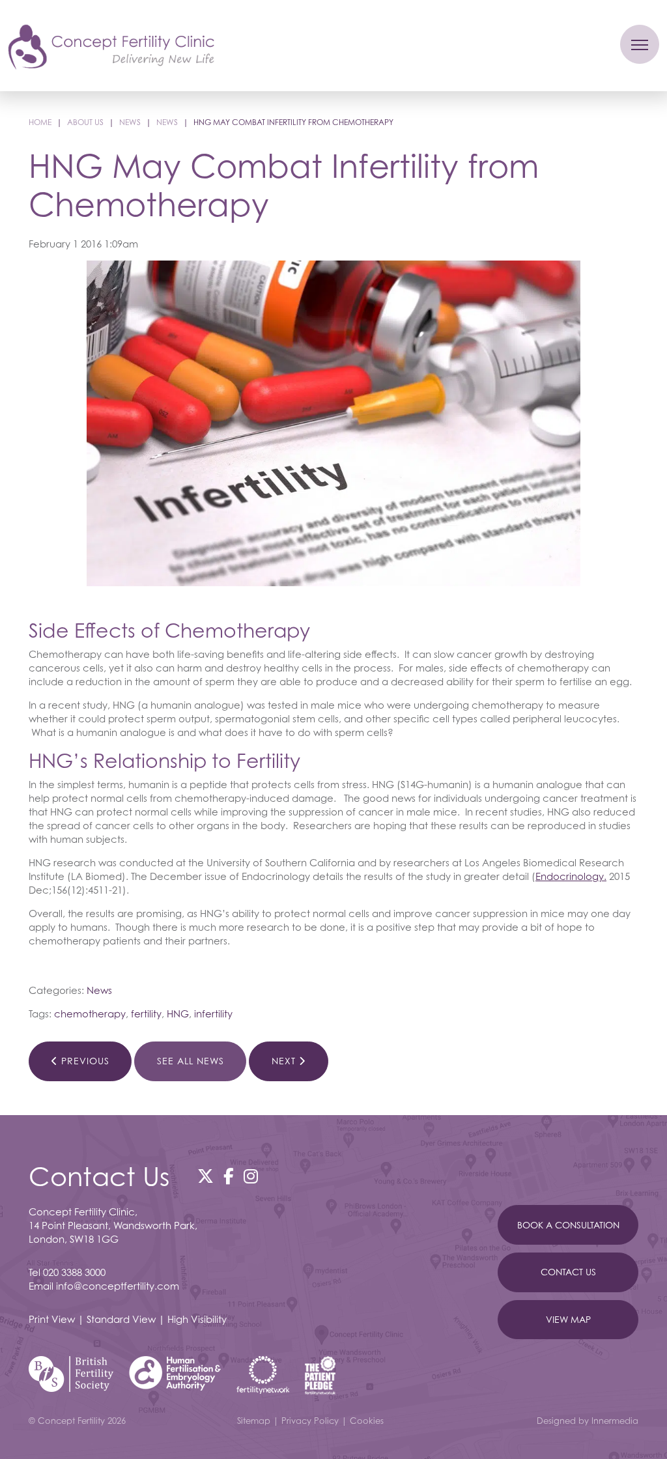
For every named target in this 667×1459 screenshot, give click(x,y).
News (99, 990)
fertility (146, 1013)
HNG (178, 1013)
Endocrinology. (570, 876)
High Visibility (197, 1319)
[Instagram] (251, 1175)
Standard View (121, 1319)
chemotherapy (90, 1013)
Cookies (367, 1420)
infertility (213, 1013)
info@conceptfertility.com (117, 1286)
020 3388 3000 (74, 1272)
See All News (190, 1060)
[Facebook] (228, 1175)
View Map (568, 1319)
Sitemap (253, 1420)
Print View (52, 1319)
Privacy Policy (310, 1420)
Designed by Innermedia (587, 1420)
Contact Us (568, 1271)
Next (285, 1060)
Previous (83, 1060)
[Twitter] (205, 1175)
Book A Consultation (568, 1224)
